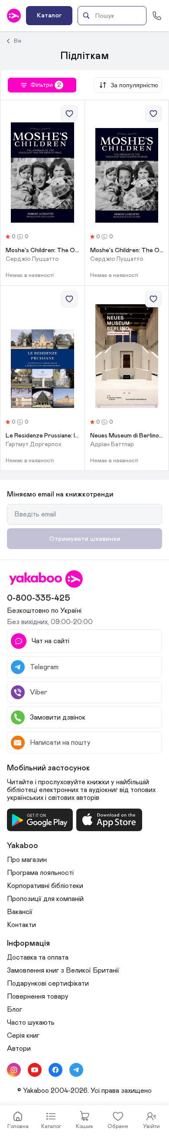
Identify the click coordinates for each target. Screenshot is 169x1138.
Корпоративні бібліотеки (45, 885)
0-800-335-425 (38, 598)
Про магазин (27, 859)
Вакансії (19, 911)
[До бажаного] (69, 113)
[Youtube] (35, 1070)
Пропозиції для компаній (45, 898)
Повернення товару (37, 996)
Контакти (21, 924)
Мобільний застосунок (48, 768)
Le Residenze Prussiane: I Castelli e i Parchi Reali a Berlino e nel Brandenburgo (42, 436)
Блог (14, 1009)
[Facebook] (55, 1070)
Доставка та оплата (37, 957)
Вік (18, 40)
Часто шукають (31, 1022)
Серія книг (23, 1035)
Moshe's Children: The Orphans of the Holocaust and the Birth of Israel (42, 250)
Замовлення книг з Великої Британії (63, 970)
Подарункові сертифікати (48, 983)
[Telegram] (76, 1070)
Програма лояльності (40, 872)
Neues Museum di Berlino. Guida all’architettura (127, 436)
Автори (19, 1048)
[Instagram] (14, 1070)
